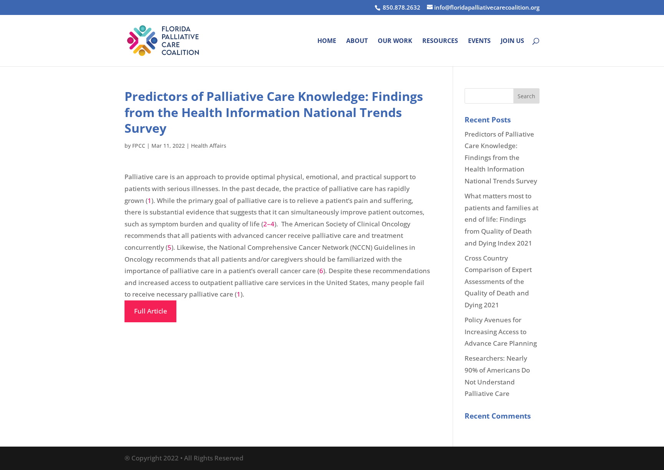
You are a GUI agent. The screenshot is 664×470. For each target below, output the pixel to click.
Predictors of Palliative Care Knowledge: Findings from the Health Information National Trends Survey (501, 157)
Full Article (150, 311)
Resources (440, 41)
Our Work (395, 41)
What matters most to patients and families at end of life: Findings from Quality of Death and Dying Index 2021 (501, 219)
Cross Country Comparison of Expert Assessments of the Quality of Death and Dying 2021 (498, 281)
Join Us (512, 41)
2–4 (268, 223)
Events (479, 41)
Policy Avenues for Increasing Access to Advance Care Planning (501, 331)
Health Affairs (208, 145)
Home (326, 41)
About (357, 41)
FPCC (138, 145)
